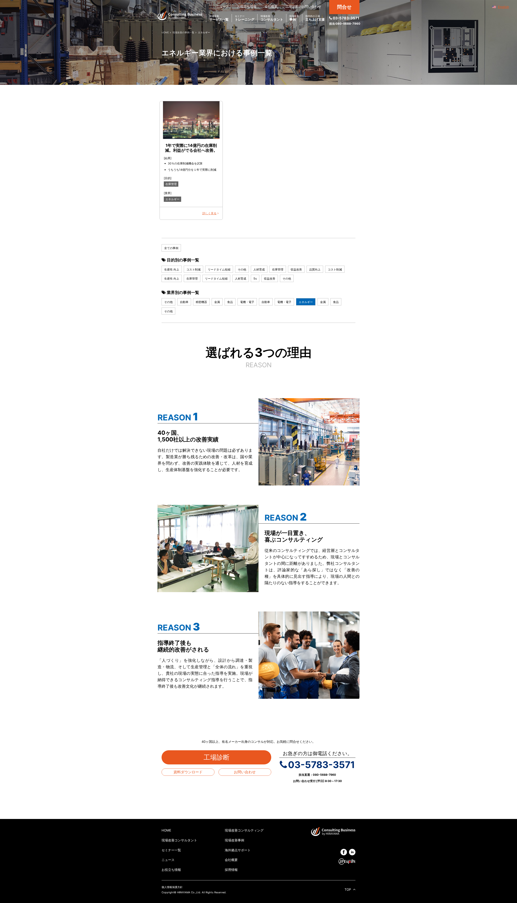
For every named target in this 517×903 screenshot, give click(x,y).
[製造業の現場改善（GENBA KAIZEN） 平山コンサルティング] (180, 15)
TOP (348, 889)
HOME (166, 830)
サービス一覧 (219, 18)
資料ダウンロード (188, 772)
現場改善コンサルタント (179, 840)
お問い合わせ (245, 772)
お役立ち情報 (246, 6)
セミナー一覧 (171, 850)
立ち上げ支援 (315, 18)
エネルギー (172, 199)
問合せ (344, 7)
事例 (294, 18)
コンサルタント (272, 18)
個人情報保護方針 (172, 887)
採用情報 (231, 870)
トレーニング (244, 18)
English (503, 7)
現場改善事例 (234, 840)
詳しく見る (209, 213)
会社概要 (271, 6)
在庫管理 (171, 184)
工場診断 (220, 757)
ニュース (222, 6)
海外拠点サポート (238, 850)
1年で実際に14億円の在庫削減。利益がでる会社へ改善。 (191, 148)
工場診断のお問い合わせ (303, 6)
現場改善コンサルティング (244, 830)
